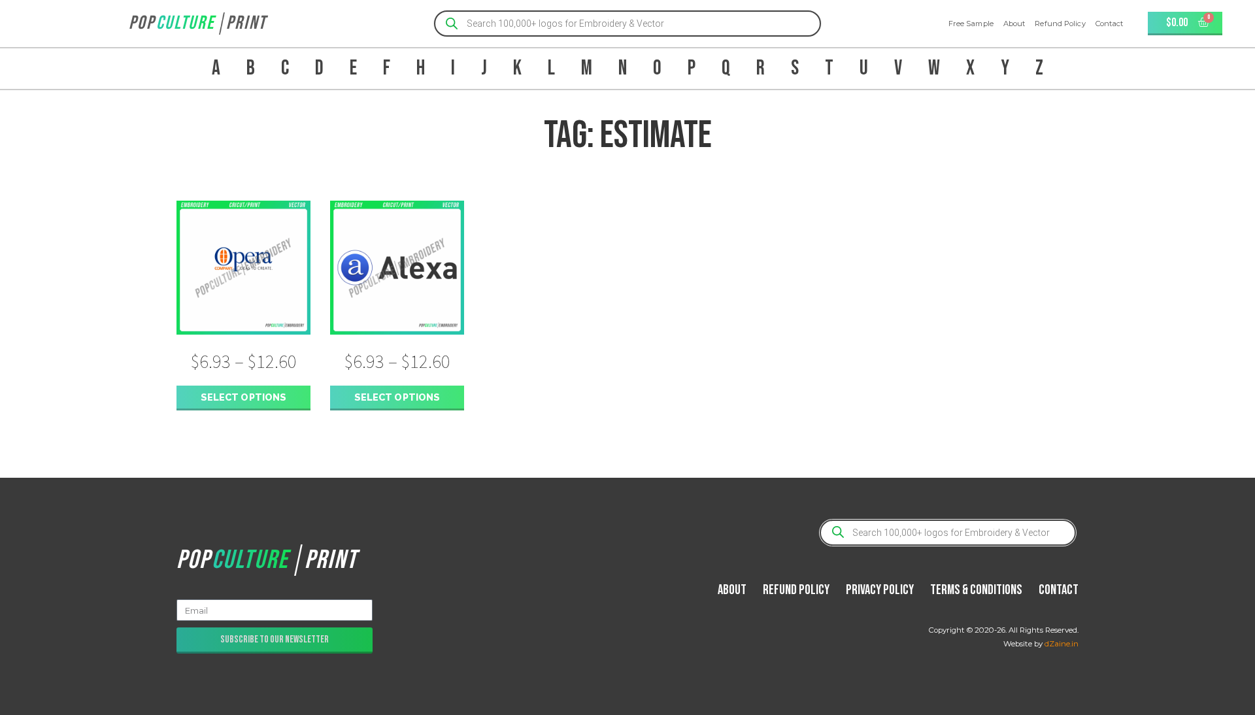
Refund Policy (1060, 23)
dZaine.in (1062, 643)
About (1014, 23)
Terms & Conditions (976, 590)
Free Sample (971, 23)
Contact (1110, 23)
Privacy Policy (880, 590)
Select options (243, 397)
